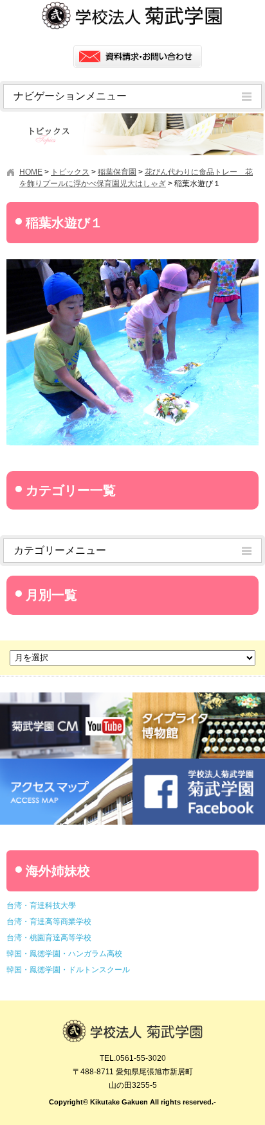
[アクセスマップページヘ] (66, 763)
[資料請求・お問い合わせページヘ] (137, 56)
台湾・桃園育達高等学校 (48, 937)
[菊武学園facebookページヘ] (198, 763)
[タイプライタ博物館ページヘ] (198, 697)
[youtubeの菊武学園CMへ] (66, 697)
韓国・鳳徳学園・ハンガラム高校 (64, 953)
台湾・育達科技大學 (41, 905)
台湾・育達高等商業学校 (48, 921)
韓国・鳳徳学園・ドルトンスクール (68, 969)
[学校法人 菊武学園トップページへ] (132, 1025)
